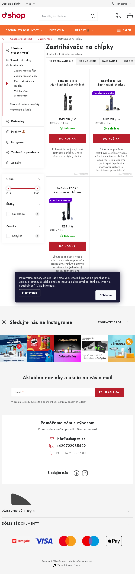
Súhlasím (106, 295)
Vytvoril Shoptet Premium (69, 565)
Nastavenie (29, 293)
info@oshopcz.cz (71, 438)
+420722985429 (119, 16)
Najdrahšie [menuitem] (110, 61)
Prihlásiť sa (109, 392)
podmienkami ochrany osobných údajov (64, 402)
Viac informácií (46, 285)
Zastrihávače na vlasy (25, 76)
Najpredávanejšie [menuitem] (61, 61)
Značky (16, 163)
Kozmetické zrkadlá (20, 109)
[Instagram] (85, 473)
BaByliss (25, 236)
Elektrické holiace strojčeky (24, 104)
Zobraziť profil (111, 322)
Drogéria (17, 142)
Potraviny (17, 121)
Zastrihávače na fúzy (25, 70)
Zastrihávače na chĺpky (24, 83)
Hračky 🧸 (18, 132)
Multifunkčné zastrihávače (21, 93)
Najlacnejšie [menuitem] (88, 61)
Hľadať (93, 16)
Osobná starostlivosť (19, 50)
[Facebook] (76, 473)
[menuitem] (24, 30)
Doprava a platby (11, 3)
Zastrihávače (17, 65)
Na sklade (25, 214)
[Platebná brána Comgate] (21, 541)
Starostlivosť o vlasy (20, 60)
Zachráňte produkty (25, 152)
